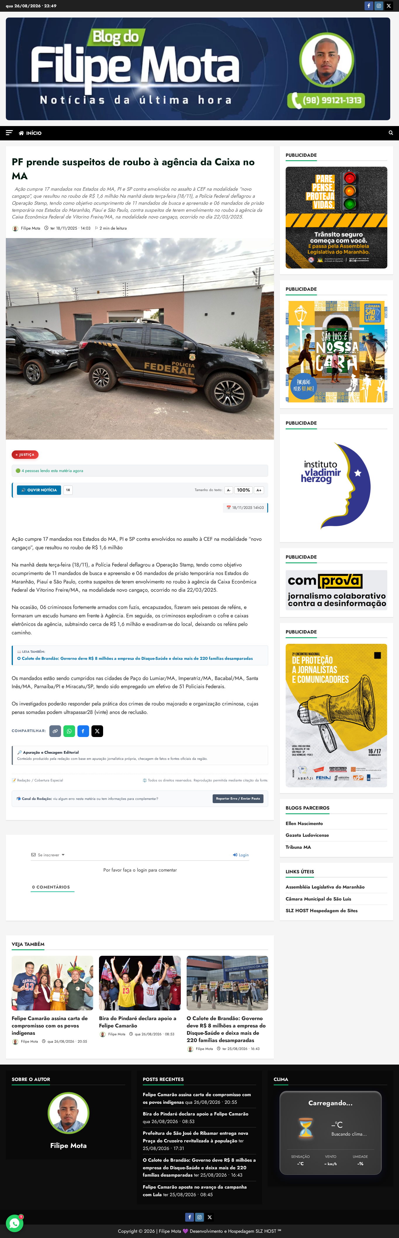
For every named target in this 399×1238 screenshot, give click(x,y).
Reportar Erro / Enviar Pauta (238, 798)
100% (243, 490)
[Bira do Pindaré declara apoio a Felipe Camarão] (140, 983)
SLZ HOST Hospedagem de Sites (322, 910)
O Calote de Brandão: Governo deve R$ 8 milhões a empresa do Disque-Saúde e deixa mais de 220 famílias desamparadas (135, 658)
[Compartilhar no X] (97, 731)
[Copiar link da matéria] (55, 731)
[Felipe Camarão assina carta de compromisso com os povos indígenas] (52, 983)
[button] (9, 132)
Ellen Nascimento (304, 823)
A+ (258, 490)
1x (68, 490)
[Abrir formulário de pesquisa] (391, 133)
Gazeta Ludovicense (307, 835)
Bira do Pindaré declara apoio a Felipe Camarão (137, 1022)
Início (33, 133)
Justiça (27, 454)
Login (243, 855)
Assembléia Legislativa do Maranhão (325, 887)
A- (228, 490)
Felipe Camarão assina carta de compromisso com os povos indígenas (50, 1026)
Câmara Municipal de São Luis (318, 899)
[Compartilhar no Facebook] (83, 731)
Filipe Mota (30, 228)
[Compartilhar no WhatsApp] (69, 731)
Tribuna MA (298, 847)
